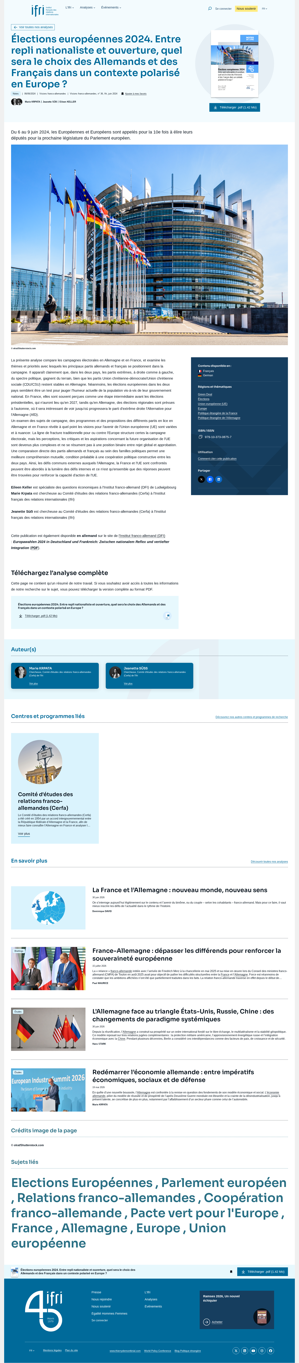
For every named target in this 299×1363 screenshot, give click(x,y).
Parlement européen (224, 1182)
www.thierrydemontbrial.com (125, 1350)
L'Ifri (68, 7)
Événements (110, 7)
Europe (202, 408)
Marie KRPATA (32, 101)
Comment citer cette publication (217, 458)
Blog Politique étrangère (188, 1350)
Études (18, 1011)
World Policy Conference (157, 1350)
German (208, 375)
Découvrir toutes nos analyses (269, 861)
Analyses (86, 7)
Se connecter (223, 8)
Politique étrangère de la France (217, 413)
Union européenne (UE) (212, 403)
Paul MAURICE (100, 983)
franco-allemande (121, 971)
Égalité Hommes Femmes (109, 1313)
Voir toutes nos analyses (36, 27)
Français (208, 371)
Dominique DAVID (102, 911)
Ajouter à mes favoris (136, 93)
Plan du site (71, 1350)
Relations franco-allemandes (106, 1197)
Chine (121, 1038)
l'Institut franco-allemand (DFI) (142, 536)
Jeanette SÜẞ (50, 101)
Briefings (19, 951)
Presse (96, 1292)
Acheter (217, 1322)
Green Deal (205, 394)
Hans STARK (99, 1044)
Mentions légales (52, 1350)
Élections (203, 399)
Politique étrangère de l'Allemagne (219, 417)
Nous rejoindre (102, 1299)
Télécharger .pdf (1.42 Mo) (238, 107)
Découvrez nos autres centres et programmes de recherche (252, 717)
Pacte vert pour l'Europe (204, 1213)
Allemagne (241, 974)
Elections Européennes (82, 1182)
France (225, 974)
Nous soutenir (246, 8)
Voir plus (33, 683)
